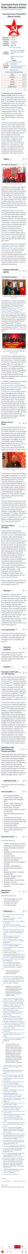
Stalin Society (12, 895)
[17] (6, 312)
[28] (8, 365)
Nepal (9, 311)
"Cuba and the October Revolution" (11, 947)
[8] (17, 306)
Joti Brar (3, 531)
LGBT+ (3, 565)
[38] (11, 497)
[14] (7, 310)
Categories (3, 1178)
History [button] (6, 159)
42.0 (5, 1122)
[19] (24, 312)
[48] (8, 708)
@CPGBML (14, 64)
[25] (15, 328)
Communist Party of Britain (8, 391)
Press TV (22, 327)
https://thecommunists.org (13, 62)
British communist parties (19, 1181)
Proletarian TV (19, 131)
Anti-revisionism (15, 50)
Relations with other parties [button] (11, 271)
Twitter (7, 64)
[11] (17, 308)
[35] (8, 493)
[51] (23, 774)
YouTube (5, 1120)
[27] (5, 330)
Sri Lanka (9, 313)
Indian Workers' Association (8, 117)
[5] (12, 196)
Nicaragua (17, 311)
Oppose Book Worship (11, 577)
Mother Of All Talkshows (18, 489)
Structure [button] (7, 591)
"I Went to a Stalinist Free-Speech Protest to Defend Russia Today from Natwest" (14, 1135)
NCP (9, 397)
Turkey (3, 313)
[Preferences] (22, 1251)
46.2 (8, 1144)
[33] (11, 445)
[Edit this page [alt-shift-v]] (15, 1246)
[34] (23, 483)
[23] (10, 328)
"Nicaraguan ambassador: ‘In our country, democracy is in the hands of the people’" (13, 981)
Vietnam (3, 311)
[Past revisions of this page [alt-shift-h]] (12, 1246)
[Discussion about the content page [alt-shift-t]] (22, 1246)
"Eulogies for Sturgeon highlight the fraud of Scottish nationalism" (13, 1171)
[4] (23, 152)
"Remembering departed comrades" (11, 921)
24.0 (5, 1024)
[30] (20, 371)
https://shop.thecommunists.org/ (11, 1174)
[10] (8, 308)
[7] (16, 306)
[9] (22, 306)
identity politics (8, 681)
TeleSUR (15, 327)
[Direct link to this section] (11, 159)
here (12, 418)
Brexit (20, 509)
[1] (23, 105)
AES (18, 105)
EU (4, 509)
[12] (19, 308)
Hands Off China (19, 147)
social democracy (17, 443)
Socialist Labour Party (16, 103)
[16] (21, 310)
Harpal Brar (21, 111)
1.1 (6, 914)
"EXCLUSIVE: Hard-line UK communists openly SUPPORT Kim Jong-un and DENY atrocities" (14, 956)
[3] (21, 109)
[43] (15, 624)
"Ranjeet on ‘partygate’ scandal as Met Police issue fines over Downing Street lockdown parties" (13, 1018)
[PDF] (17, 1130)
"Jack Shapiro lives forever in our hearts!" (12, 918)
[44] (10, 660)
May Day (12, 183)
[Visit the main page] (2, 1251)
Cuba (19, 307)
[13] (24, 308)
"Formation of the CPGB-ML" (14, 914)
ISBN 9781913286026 (7, 1132)
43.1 (6, 1127)
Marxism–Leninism (16, 47)
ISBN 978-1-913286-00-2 (18, 1156)
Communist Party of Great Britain (10, 109)
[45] (11, 682)
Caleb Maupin (18, 539)
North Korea (12, 309)
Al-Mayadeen (4, 329)
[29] (18, 371)
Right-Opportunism (16, 52)
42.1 (6, 1122)
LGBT (5, 685)
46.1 (6, 1144)
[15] (13, 310)
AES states (14, 305)
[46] (13, 684)
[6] (15, 306)
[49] (22, 710)
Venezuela (4, 309)
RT (11, 329)
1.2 (7, 914)
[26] (21, 328)
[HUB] (9, 1167)
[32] (15, 417)
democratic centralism (14, 596)
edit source (25, 159)
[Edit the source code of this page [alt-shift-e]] (19, 1246)
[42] (24, 550)
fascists (23, 699)
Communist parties (14, 72)
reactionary (23, 697)
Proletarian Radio (13, 143)
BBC (2, 331)
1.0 (4, 914)
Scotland (21, 99)
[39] (11, 512)
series (15, 70)
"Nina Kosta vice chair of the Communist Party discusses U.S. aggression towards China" (13, 1108)
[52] (7, 786)
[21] (19, 326)
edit (23, 159)
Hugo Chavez (18, 517)
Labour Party (6, 236)
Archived (8, 1083)
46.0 (5, 1144)
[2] (20, 109)
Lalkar (9, 127)
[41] (23, 538)
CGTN (18, 329)
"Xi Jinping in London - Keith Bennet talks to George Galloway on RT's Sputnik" (14, 1026)
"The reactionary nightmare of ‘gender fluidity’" (14, 1148)
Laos (21, 309)
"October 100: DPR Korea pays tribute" (12, 959)
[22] (26, 326)
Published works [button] (10, 781)
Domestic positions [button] (7, 648)
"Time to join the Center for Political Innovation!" (13, 1119)
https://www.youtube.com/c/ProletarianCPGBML (18, 66)
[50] (25, 732)
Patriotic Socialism (16, 56)
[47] (19, 692)
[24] (13, 328)
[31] (14, 399)
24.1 (6, 1024)
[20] (14, 322)
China (8, 145)
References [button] (8, 911)
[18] (13, 312)
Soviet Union (4, 207)
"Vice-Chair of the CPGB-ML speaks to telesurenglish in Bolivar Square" (13, 1013)
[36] (9, 493)
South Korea (20, 313)
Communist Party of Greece (14, 387)
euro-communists (13, 220)
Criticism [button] (7, 667)
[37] (9, 497)
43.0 (5, 1127)
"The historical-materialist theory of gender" (13, 1158)
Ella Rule (13, 39)
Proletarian (13, 43)
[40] (20, 520)
